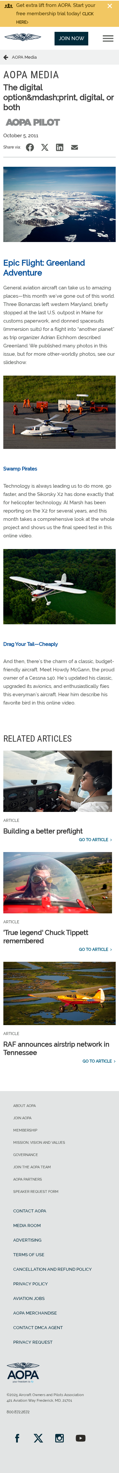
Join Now (71, 38)
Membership (25, 1130)
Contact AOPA (29, 1210)
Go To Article (93, 839)
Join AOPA (22, 1118)
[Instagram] (59, 1439)
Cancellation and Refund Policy (52, 1269)
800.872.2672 (18, 1412)
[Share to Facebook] (30, 147)
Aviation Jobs (29, 1298)
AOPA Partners (27, 1179)
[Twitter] (38, 1439)
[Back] (7, 57)
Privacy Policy (30, 1283)
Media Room (27, 1225)
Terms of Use (28, 1254)
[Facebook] (17, 1439)
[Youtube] (80, 1439)
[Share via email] (74, 147)
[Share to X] (45, 147)
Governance (25, 1155)
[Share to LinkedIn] (60, 147)
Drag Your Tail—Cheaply (30, 644)
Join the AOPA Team (32, 1167)
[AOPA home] (22, 39)
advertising (27, 1240)
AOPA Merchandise (35, 1313)
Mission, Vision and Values (39, 1142)
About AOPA (24, 1106)
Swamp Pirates (20, 469)
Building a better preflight (43, 831)
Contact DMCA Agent (38, 1327)
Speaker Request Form (36, 1192)
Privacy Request (33, 1342)
